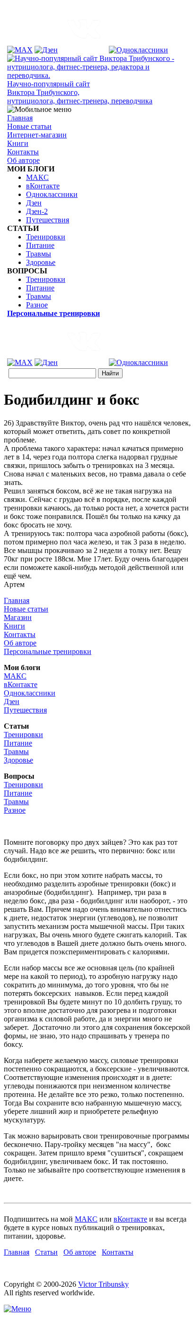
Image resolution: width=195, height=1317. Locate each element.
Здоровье (40, 262)
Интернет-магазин (37, 135)
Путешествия (47, 220)
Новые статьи (29, 126)
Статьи (46, 1252)
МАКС (37, 177)
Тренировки (45, 237)
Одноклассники (52, 194)
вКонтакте (43, 186)
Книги (17, 143)
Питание (40, 245)
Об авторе (23, 160)
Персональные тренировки (47, 651)
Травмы (38, 254)
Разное (37, 305)
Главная (20, 118)
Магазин (18, 617)
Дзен (34, 203)
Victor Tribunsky (103, 1284)
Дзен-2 (37, 211)
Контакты (23, 152)
